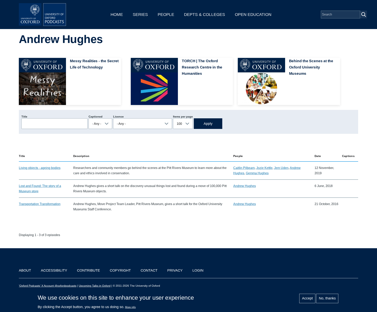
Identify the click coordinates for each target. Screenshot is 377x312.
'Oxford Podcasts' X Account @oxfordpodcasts (47, 285)
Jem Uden (281, 168)
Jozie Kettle (264, 168)
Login (197, 270)
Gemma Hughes (257, 173)
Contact (149, 270)
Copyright (120, 270)
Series (140, 14)
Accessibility (54, 270)
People (166, 14)
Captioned (95, 116)
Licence (118, 116)
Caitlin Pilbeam (244, 168)
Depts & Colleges (204, 14)
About (25, 270)
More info (130, 307)
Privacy (175, 270)
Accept (307, 298)
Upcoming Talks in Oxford (95, 285)
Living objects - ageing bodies (39, 168)
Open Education (253, 14)
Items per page (183, 116)
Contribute (88, 270)
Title (24, 116)
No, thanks (327, 298)
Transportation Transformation (39, 204)
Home (117, 14)
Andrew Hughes (244, 186)
